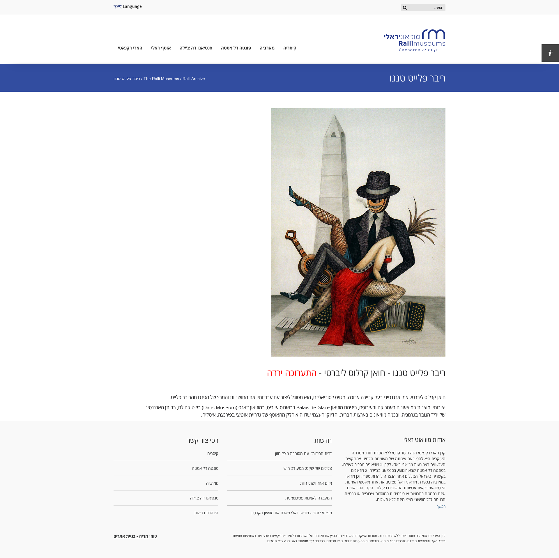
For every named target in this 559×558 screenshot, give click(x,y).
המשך (441, 506)
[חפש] (405, 7)
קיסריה (289, 48)
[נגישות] (550, 53)
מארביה (267, 48)
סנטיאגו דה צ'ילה (196, 48)
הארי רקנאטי (130, 48)
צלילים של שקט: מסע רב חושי (307, 468)
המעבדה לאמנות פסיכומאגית (308, 498)
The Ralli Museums (161, 78)
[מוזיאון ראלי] (414, 40)
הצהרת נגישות (206, 513)
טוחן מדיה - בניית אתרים (135, 536)
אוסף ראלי (161, 48)
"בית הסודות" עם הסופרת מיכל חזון (303, 453)
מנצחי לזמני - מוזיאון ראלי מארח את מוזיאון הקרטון (292, 513)
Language (132, 6)
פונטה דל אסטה (236, 48)
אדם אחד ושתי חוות (316, 483)
